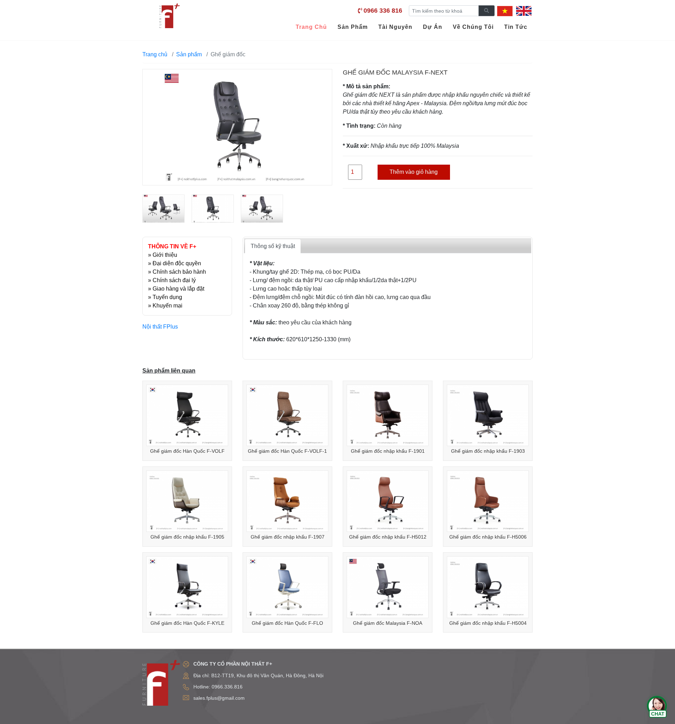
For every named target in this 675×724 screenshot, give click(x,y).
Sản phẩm (189, 54)
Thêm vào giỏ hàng (414, 172)
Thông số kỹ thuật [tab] (273, 246)
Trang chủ (154, 54)
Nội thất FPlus (160, 327)
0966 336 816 (383, 10)
